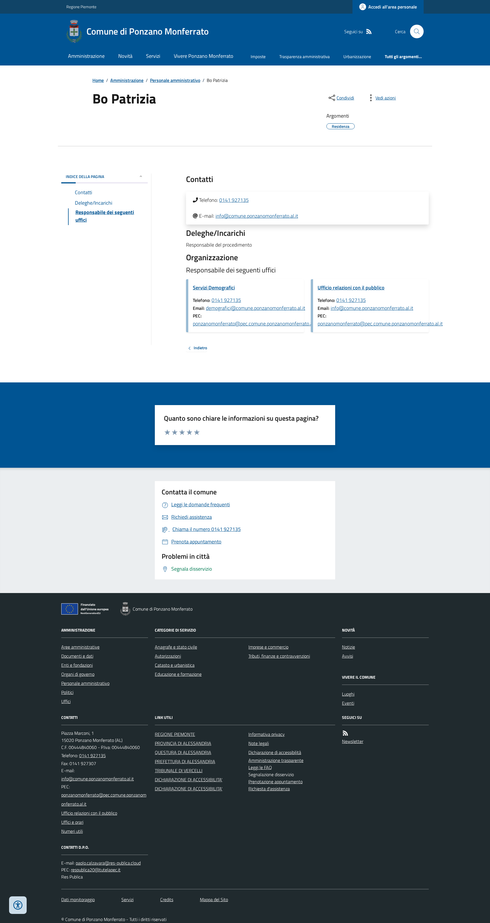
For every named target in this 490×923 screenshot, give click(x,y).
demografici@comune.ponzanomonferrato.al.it (255, 308)
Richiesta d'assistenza (269, 788)
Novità (125, 56)
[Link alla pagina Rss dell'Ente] (345, 733)
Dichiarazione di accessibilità (274, 752)
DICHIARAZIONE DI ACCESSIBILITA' (188, 779)
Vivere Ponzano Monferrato (203, 56)
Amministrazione (86, 56)
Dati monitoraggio (78, 899)
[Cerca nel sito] (414, 31)
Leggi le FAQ (260, 767)
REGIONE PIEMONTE (175, 734)
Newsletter (352, 741)
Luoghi (348, 694)
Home (98, 80)
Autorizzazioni (168, 656)
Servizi (153, 56)
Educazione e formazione (178, 674)
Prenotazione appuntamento (275, 781)
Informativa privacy (266, 734)
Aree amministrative (80, 646)
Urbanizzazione (357, 56)
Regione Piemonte (81, 7)
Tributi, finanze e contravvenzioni (279, 656)
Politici (67, 692)
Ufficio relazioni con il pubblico (351, 287)
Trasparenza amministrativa (304, 56)
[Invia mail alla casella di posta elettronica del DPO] (108, 863)
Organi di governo (77, 674)
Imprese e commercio (268, 646)
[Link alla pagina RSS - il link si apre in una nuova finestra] (369, 31)
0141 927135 (234, 200)
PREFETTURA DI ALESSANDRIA (185, 761)
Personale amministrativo (175, 80)
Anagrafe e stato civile (176, 646)
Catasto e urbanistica (175, 665)
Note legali (258, 743)
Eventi (348, 703)
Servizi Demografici (214, 287)
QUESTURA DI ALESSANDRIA (183, 752)
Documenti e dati (77, 656)
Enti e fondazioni (77, 665)
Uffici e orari (72, 822)
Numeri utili (72, 831)
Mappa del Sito (214, 899)
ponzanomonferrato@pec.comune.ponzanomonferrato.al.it (255, 323)
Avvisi (347, 656)
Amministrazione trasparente (275, 760)
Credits (166, 899)
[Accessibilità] (17, 905)
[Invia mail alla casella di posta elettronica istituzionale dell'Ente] (97, 778)
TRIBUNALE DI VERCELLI (178, 770)
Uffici (66, 701)
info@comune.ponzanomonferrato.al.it (257, 216)
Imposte (258, 56)
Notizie (348, 646)
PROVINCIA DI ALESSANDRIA (183, 743)
